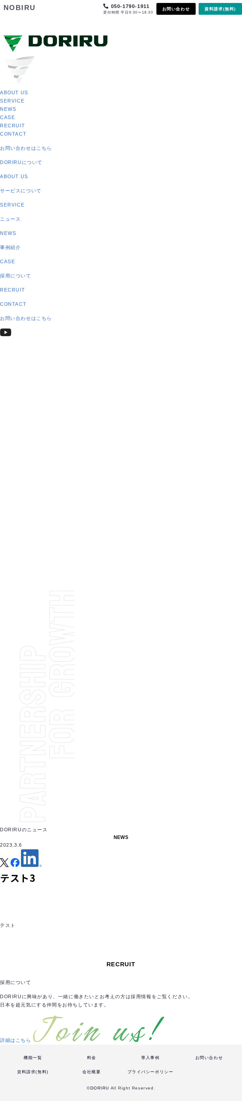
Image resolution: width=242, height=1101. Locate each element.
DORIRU (99, 1088)
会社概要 (91, 1071)
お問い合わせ (176, 8)
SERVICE (12, 100)
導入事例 (150, 1057)
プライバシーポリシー (150, 1071)
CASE (7, 117)
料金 (91, 1057)
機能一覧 (33, 1057)
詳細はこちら (15, 1040)
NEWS (8, 109)
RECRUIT (12, 125)
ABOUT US (14, 92)
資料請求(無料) (220, 8)
